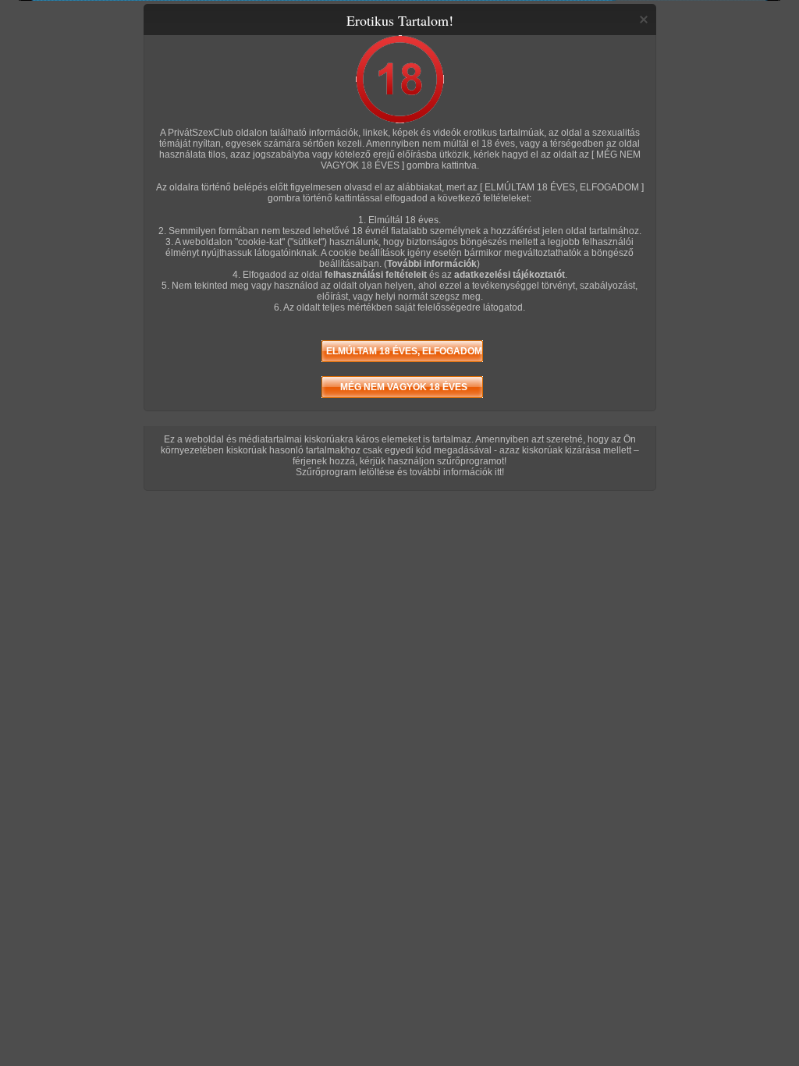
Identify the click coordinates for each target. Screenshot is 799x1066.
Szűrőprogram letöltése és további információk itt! (400, 472)
